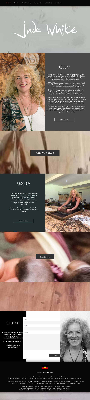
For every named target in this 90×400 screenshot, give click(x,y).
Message (26, 332)
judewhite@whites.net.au (13, 345)
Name (25, 319)
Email (25, 326)
